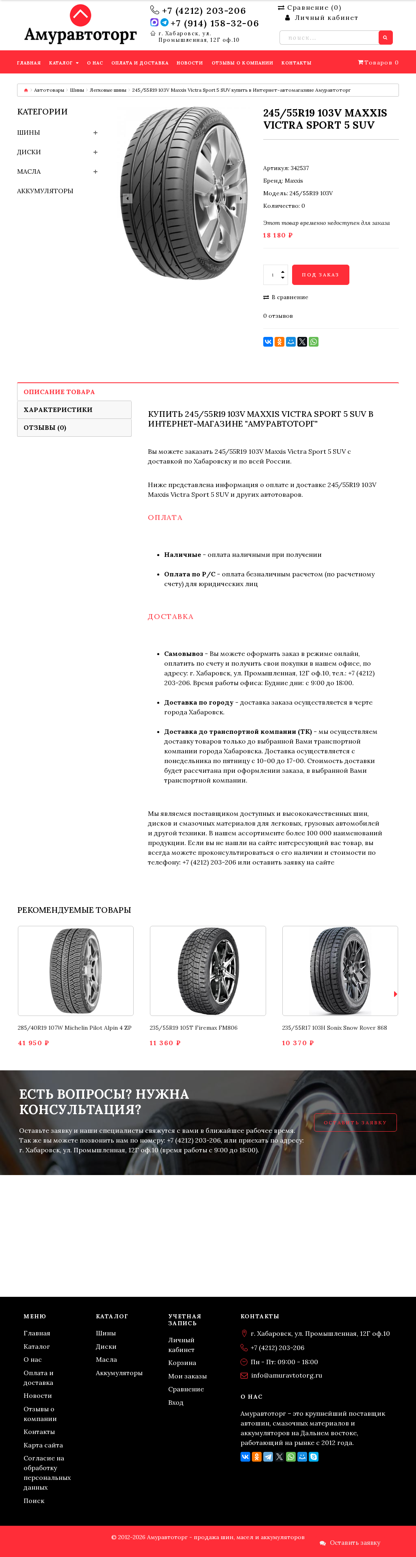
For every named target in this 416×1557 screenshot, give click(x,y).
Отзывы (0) (45, 427)
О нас (33, 1359)
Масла (29, 171)
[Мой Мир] (291, 342)
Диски (29, 152)
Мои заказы (187, 1376)
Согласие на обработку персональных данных (47, 1472)
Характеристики (58, 409)
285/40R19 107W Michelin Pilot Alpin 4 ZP (75, 1027)
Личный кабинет (181, 1345)
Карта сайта (43, 1445)
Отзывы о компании (40, 1414)
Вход (176, 1402)
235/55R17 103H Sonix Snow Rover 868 (334, 1027)
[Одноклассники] (279, 342)
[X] (302, 342)
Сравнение (186, 1389)
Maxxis (294, 180)
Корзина (182, 1363)
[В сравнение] (66, 985)
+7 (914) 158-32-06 (215, 23)
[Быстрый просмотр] (85, 985)
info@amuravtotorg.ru (286, 1375)
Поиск (34, 1501)
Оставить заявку (355, 1122)
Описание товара (59, 392)
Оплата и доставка (39, 1378)
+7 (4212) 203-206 (204, 10)
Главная (37, 1333)
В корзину (75, 956)
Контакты (39, 1432)
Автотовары (49, 90)
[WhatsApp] (313, 342)
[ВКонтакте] (268, 342)
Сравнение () (314, 7)
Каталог (37, 1346)
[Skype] (313, 1457)
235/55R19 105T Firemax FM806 (194, 1027)
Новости (38, 1395)
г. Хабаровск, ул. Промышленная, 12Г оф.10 (199, 36)
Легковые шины (108, 90)
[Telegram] (268, 1457)
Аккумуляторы (45, 191)
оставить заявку (278, 862)
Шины (77, 90)
